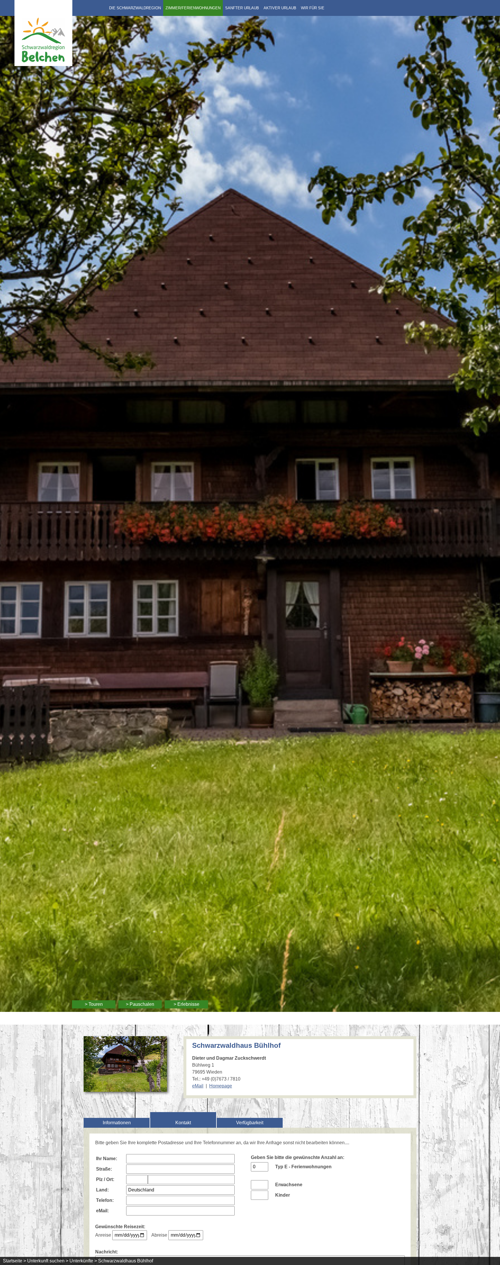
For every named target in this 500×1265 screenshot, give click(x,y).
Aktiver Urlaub (280, 8)
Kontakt (183, 1122)
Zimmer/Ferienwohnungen (193, 8)
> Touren (94, 1004)
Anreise (103, 1235)
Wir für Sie (312, 8)
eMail (197, 1085)
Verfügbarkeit (249, 1122)
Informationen (117, 1122)
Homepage (220, 1085)
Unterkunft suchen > (47, 1260)
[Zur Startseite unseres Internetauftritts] (43, 64)
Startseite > (14, 1260)
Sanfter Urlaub (242, 8)
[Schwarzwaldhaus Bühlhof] (125, 1088)
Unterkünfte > (83, 1260)
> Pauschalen (140, 1004)
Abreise (159, 1235)
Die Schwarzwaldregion (135, 8)
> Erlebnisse (186, 1004)
